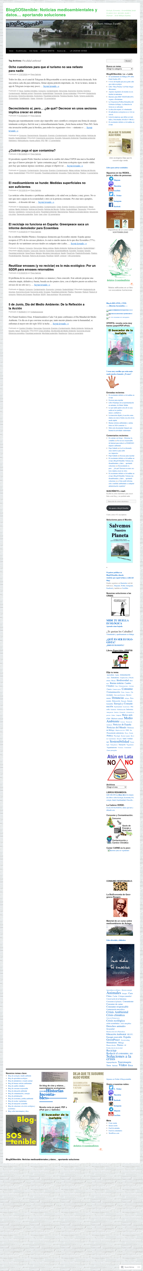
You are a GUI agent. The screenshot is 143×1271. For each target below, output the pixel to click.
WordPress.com (114, 1133)
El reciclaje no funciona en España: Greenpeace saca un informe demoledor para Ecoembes (49, 226)
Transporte (58, 93)
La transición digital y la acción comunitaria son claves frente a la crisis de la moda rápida (121, 417)
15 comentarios (50, 98)
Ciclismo (131, 686)
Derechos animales (116, 1026)
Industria (71, 135)
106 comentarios (74, 255)
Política (62, 209)
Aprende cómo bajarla (117, 624)
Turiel (36, 214)
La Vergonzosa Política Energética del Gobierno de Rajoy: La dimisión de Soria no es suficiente (121, 104)
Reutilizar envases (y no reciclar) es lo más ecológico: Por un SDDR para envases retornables (52, 267)
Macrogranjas (63, 211)
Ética (130, 1065)
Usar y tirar (43, 214)
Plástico (83, 173)
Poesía (131, 733)
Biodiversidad (123, 680)
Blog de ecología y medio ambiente (19, 1076)
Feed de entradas (114, 1128)
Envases (80, 250)
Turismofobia (13, 98)
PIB (46, 140)
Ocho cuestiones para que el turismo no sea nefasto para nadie (46, 69)
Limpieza (58, 289)
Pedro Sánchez (73, 173)
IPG (42, 140)
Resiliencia (63, 333)
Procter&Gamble (15, 255)
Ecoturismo (38, 96)
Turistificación (24, 98)
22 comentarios (54, 214)
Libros (113, 715)
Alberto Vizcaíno (23, 250)
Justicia (116, 712)
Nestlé (63, 253)
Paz (131, 730)
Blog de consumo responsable (18, 1088)
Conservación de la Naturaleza (116, 999)
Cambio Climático (31, 91)
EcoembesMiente (61, 250)
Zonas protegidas (69, 93)
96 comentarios (65, 294)
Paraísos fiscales (66, 96)
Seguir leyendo (51, 86)
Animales (113, 992)
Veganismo (130, 745)
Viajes (32, 98)
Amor (108, 678)
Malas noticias (81, 135)
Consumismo (128, 1001)
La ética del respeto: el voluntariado (120, 109)
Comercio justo (117, 689)
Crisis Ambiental (117, 1012)
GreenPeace (30, 253)
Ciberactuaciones (123, 686)
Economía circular (23, 292)
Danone (42, 250)
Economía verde (36, 292)
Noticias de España (36, 209)
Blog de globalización (15, 1096)
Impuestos (63, 173)
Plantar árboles (111, 1045)
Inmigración (110, 712)
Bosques (124, 993)
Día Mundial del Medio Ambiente (63, 330)
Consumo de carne (33, 211)
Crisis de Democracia (113, 1018)
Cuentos (127, 692)
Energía (80, 91)
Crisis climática (44, 330)
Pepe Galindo (36, 74)
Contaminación (52, 91)
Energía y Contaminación (57, 135)
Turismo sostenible (86, 96)
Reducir (85, 292)
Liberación (122, 712)
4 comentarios (92, 173)
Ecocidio (58, 138)
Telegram (117, 585)
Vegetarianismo (112, 747)
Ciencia (109, 689)
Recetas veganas (125, 736)
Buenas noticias (117, 683)
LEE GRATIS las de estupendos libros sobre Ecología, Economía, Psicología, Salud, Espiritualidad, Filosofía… (120, 797)
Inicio (11, 50)
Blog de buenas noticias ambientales (20, 1083)
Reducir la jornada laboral (79, 211)
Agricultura (110, 675)
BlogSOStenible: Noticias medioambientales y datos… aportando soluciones (51, 12)
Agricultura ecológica (113, 990)
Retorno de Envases (38, 255)
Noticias (122, 722)
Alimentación (24, 206)
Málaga (121, 1042)
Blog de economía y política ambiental (20, 1098)
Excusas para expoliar (116, 400)
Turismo (115, 1065)
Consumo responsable (117, 1006)
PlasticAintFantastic (82, 253)
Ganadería (113, 709)
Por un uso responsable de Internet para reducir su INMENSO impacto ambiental (121, 443)
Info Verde (33, 50)
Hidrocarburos (23, 140)
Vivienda (39, 98)
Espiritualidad (118, 707)
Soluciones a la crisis (118, 1057)
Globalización (121, 709)
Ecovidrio (72, 250)
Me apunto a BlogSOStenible (118, 508)
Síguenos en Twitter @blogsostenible (118, 1079)
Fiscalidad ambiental (51, 96)
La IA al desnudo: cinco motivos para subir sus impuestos (120, 450)
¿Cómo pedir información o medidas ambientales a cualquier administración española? (121, 483)
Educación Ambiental (70, 138)
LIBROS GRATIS (47, 50)
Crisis (59, 206)
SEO (131, 1053)
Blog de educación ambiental (17, 1091)
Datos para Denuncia (119, 695)
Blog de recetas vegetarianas (17, 1101)
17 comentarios (54, 140)
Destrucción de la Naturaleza (115, 1031)
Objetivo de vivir (120, 730)
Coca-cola (34, 250)
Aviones (12, 211)
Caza (116, 686)
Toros (108, 1065)
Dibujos (127, 698)
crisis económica (112, 1023)
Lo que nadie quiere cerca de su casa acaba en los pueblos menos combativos (121, 410)
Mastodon (123, 583)
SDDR (56, 255)
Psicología (38, 93)
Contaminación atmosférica (115, 1009)
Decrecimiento (32, 135)
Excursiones (126, 707)
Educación (43, 135)
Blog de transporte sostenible (17, 1103)
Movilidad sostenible (50, 333)
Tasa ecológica (52, 294)
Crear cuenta (113, 1123)
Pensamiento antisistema (115, 733)
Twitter (123, 585)
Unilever (63, 255)
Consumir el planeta (114, 1001)
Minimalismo (111, 1042)
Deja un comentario (75, 333)
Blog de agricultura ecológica (17, 1078)
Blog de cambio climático (16, 1086)
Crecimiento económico (45, 138)
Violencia (120, 747)
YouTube (125, 588)
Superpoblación (111, 1062)
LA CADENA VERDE (78, 50)
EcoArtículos (21, 50)
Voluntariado (127, 747)
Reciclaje (25, 255)
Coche (115, 996)
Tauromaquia (124, 1062)
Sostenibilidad (47, 93)
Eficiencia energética (17, 333)
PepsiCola (71, 253)
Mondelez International (51, 253)
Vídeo (123, 1065)
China (109, 996)
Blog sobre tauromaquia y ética (18, 1111)
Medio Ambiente (21, 209)
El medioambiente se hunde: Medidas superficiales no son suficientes (47, 185)
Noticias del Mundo (88, 170)
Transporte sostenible (25, 214)
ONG (127, 730)
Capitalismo (20, 211)
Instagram (129, 585)
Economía (72, 91)
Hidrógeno (13, 140)
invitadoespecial (37, 312)
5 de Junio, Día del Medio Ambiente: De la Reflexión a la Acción (46, 306)
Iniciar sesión (113, 1125)
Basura (22, 248)
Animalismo (115, 677)
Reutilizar (49, 255)
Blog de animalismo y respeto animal (20, 1081)
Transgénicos (114, 745)
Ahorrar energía (126, 990)
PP (125, 1045)
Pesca (126, 733)
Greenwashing (125, 1040)
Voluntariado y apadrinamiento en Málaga (120, 634)
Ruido (76, 96)
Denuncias (63, 91)
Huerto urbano (34, 140)
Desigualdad (110, 1029)
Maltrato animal (27, 93)
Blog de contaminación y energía (19, 1093)
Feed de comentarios (115, 1130)
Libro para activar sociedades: (117, 167)
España (87, 250)
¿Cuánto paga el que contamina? (32, 150)
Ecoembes (50, 250)
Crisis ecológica (115, 1020)
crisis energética (126, 1023)
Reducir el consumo (117, 1053)
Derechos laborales (25, 96)
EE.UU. (130, 1034)
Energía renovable (114, 1037)
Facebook (109, 588)
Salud (11, 173)
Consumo (42, 91)
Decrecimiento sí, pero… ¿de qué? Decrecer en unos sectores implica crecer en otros (53, 110)
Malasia (39, 253)
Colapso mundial (124, 996)
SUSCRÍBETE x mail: (116, 491)
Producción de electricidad (114, 1048)
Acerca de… (62, 50)
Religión (119, 739)
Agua (21, 91)
